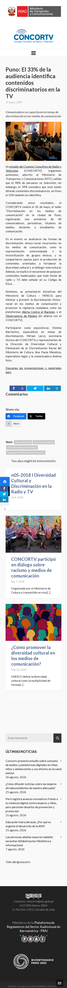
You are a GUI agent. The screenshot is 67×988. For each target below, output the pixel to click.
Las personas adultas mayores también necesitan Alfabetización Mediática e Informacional (29, 841)
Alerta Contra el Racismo (38, 311)
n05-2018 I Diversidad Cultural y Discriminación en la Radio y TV (33, 483)
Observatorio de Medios (21, 316)
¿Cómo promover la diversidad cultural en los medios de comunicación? (33, 656)
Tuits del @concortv (18, 862)
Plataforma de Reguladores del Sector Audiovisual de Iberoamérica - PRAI (33, 927)
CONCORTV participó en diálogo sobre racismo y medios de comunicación (33, 567)
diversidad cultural (43, 442)
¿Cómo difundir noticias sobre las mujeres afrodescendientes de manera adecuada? (31, 786)
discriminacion (23, 442)
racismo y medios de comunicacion (26, 452)
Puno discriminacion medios (22, 447)
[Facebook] (5, 482)
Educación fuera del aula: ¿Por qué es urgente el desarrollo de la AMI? (28, 824)
